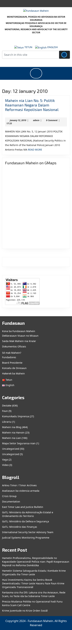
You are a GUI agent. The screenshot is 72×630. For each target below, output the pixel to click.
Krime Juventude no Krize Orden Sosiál (25, 610)
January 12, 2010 (18, 120)
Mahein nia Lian (11, 438)
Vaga (5, 459)
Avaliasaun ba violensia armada (20, 490)
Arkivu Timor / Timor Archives (19, 485)
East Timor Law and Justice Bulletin (22, 507)
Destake (6, 405)
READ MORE (35, 149)
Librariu (6, 421)
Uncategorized (10, 448)
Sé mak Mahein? (11, 352)
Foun (5, 411)
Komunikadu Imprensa (15, 416)
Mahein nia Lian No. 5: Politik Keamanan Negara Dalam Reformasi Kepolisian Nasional (32, 105)
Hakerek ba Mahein (13, 373)
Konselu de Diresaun (14, 368)
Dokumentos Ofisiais (14, 346)
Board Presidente (12, 362)
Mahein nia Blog (11, 427)
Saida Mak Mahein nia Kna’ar (19, 341)
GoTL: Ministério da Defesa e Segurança (25, 521)
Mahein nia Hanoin (13, 432)
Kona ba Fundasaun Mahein (18, 331)
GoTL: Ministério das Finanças (19, 526)
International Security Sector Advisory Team (27, 532)
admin (36, 120)
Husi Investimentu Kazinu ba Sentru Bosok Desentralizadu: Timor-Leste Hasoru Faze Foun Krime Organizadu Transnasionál (33, 583)
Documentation (11, 501)
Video (5, 465)
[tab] (36, 73)
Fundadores (9, 357)
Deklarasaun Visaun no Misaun (20, 335)
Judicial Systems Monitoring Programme (25, 537)
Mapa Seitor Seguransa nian (18, 443)
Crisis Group (9, 496)
